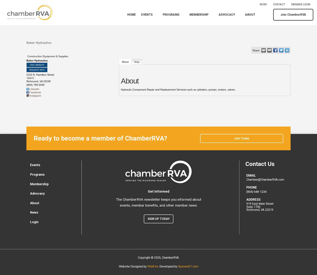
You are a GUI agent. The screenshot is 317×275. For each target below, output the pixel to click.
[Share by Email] (269, 50)
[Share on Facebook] (275, 50)
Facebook (35, 92)
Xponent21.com (188, 266)
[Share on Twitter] (281, 50)
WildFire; (153, 266)
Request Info (37, 70)
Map (136, 61)
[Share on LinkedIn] (287, 50)
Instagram (35, 95)
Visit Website (37, 65)
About (125, 61)
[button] (267, 14)
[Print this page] (263, 50)
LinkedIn (34, 89)
